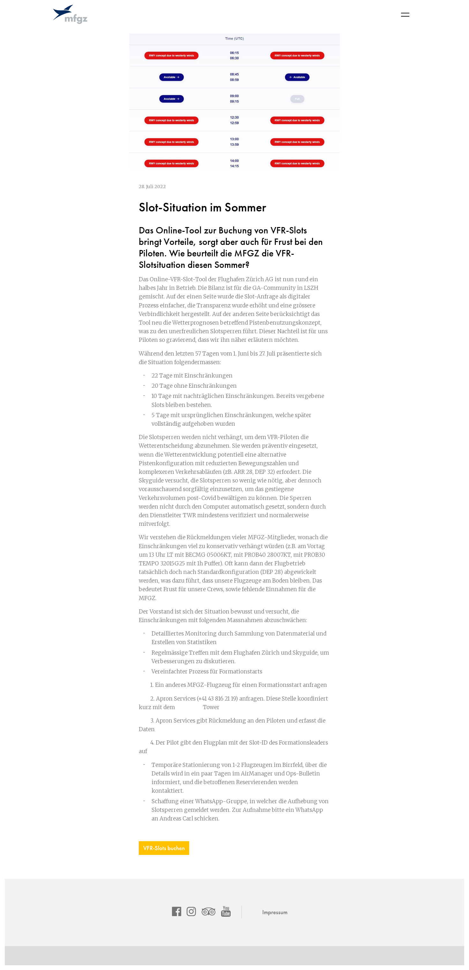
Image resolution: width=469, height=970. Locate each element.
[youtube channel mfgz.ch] (226, 911)
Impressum (274, 912)
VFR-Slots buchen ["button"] (164, 848)
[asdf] (176, 911)
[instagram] (191, 911)
